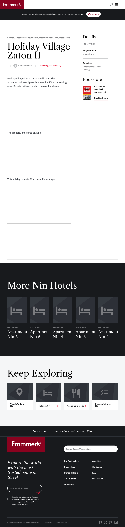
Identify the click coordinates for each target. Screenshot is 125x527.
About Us (96, 461)
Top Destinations (71, 461)
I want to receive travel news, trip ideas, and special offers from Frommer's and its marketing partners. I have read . (25, 500)
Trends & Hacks (71, 473)
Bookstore (69, 485)
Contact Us (97, 467)
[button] (116, 4)
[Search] (114, 448)
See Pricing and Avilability (49, 66)
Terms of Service (61, 522)
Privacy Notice (47, 522)
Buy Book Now (101, 98)
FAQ (94, 473)
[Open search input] (111, 4)
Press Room (98, 479)
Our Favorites (70, 479)
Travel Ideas (69, 467)
